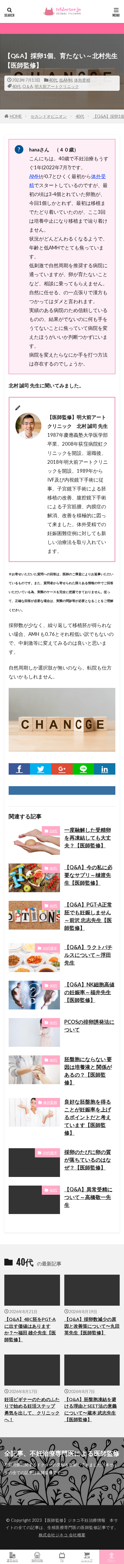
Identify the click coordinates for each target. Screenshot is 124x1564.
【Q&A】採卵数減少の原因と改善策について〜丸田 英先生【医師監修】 (92, 1326)
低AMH (65, 80)
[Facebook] (19, 769)
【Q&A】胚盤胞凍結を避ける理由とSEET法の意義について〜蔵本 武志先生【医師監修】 (90, 1409)
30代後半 (50, 948)
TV (62, 1560)
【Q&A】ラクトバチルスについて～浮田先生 (88, 955)
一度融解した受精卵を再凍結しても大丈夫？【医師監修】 (87, 838)
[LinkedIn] (104, 769)
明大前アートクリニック (57, 86)
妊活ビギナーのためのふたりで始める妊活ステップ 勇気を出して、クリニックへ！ (32, 1409)
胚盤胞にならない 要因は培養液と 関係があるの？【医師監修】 (88, 1071)
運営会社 (12, 1560)
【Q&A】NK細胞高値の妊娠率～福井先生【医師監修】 (89, 992)
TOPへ (112, 1560)
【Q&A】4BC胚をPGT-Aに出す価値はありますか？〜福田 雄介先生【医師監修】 (30, 1329)
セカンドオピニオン (49, 116)
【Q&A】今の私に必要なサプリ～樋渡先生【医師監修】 (88, 875)
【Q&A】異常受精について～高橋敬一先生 (88, 1197)
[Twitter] (40, 769)
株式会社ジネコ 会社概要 (62, 1534)
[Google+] (62, 769)
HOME (16, 116)
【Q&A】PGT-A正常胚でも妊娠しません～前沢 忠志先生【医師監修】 (88, 916)
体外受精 (82, 80)
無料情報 (37, 1560)
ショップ (87, 1560)
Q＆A (27, 86)
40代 (53, 80)
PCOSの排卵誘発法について (89, 1026)
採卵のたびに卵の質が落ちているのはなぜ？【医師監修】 (87, 1160)
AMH (34, 176)
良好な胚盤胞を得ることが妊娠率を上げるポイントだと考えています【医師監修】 (87, 1117)
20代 (53, 831)
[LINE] (83, 769)
